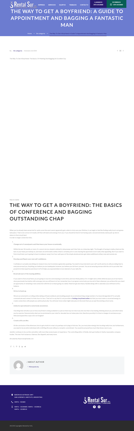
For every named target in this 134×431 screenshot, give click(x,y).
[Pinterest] (16, 346)
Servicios (52, 5)
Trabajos (73, 5)
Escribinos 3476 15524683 (117, 3)
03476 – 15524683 (20, 407)
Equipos (62, 5)
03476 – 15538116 (34, 407)
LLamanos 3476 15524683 (98, 3)
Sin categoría (17, 51)
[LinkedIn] (22, 346)
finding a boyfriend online (80, 298)
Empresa (41, 5)
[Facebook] (11, 346)
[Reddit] (25, 346)
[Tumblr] (19, 346)
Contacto (84, 5)
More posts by (34, 367)
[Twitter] (14, 346)
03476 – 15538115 (20, 409)
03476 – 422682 (19, 402)
